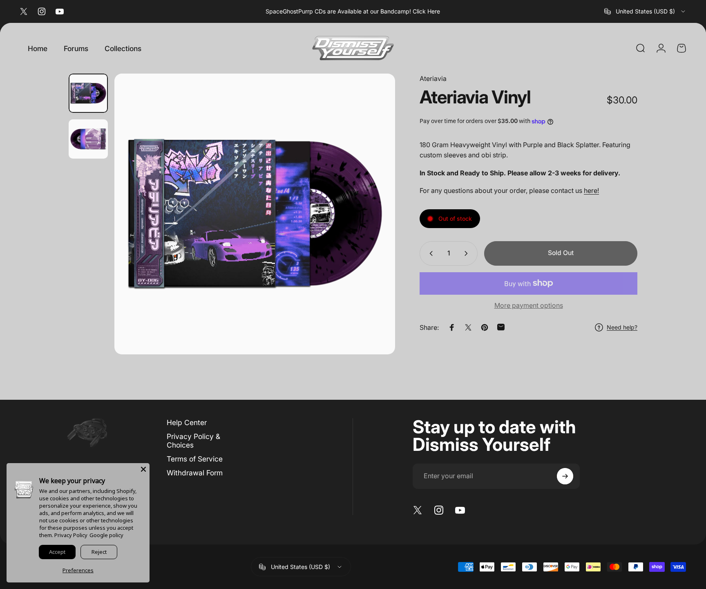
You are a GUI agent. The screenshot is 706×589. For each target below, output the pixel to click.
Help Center (187, 422)
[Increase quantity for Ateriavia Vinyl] (467, 253)
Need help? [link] (622, 327)
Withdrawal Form (195, 472)
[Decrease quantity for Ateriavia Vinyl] (429, 253)
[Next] (373, 213)
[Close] (143, 469)
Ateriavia (433, 78)
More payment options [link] (528, 305)
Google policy (106, 535)
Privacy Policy (70, 535)
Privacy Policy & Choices (193, 441)
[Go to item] (88, 93)
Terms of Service (195, 459)
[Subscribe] (565, 476)
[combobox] (645, 11)
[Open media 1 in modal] (254, 214)
